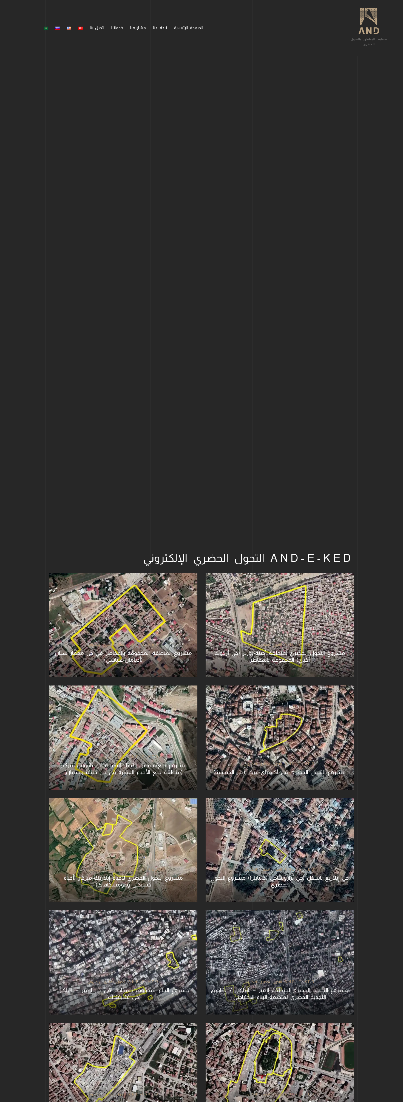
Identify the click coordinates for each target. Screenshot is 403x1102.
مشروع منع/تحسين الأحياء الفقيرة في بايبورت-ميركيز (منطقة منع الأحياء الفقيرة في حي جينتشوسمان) (123, 768)
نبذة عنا (160, 27)
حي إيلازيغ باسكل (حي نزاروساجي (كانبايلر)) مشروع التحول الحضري (280, 881)
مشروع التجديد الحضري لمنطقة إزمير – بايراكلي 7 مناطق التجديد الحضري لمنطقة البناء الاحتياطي (279, 993)
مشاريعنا (138, 27)
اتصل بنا (97, 27)
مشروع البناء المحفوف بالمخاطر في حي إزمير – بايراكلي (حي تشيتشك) (123, 993)
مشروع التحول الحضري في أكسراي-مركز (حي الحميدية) (280, 772)
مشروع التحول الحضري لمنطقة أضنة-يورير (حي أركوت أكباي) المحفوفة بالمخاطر (279, 656)
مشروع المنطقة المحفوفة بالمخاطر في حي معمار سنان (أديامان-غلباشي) (123, 656)
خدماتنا (117, 27)
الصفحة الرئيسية (188, 27)
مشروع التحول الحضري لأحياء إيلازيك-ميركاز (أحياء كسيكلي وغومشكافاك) (123, 881)
